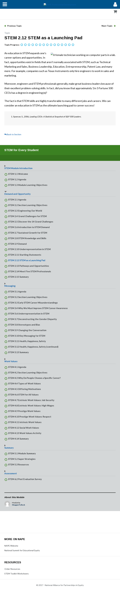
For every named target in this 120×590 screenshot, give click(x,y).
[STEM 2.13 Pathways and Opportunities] (66, 44)
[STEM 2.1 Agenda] (22, 44)
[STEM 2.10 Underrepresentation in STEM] (55, 44)
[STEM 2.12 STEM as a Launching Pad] (62, 44)
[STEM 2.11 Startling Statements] (58, 44)
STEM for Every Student (21, 150)
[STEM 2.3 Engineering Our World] (29, 44)
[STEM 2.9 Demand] (51, 44)
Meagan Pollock (18, 505)
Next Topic (107, 26)
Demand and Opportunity (17, 194)
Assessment (10, 473)
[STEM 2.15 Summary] (73, 44)
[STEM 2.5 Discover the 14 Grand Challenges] (36, 44)
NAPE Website (11, 545)
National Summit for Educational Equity (22, 550)
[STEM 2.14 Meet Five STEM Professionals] (69, 44)
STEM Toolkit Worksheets (16, 573)
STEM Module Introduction (18, 168)
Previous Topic (14, 26)
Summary (9, 447)
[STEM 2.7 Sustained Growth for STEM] (44, 44)
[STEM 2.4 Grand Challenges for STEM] (33, 44)
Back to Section (13, 134)
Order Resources (12, 569)
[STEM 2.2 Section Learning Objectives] (25, 44)
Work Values (10, 361)
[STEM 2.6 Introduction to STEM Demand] (40, 44)
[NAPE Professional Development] (60, 4)
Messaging (10, 285)
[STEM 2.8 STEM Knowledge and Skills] (47, 44)
